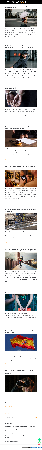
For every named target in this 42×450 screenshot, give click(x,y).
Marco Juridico (16, 2)
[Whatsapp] (39, 442)
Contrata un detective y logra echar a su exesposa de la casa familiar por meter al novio (20, 426)
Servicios (26, 1)
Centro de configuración (26, 447)
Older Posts (7, 413)
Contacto (27, 2)
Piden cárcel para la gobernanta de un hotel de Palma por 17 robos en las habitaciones (19, 433)
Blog (22, 2)
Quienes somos (19, 1)
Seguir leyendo (8, 38)
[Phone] (39, 439)
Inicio (13, 1)
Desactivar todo (34, 447)
